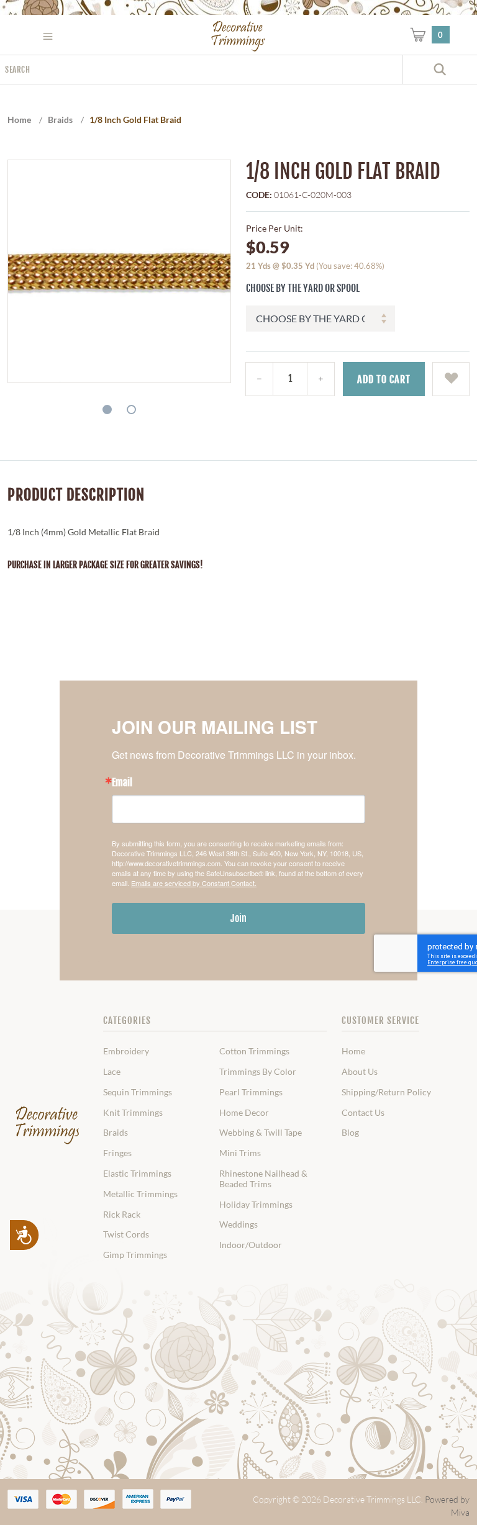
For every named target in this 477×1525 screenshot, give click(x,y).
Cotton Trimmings (254, 1051)
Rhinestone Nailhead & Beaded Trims (263, 1179)
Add (384, 379)
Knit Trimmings (133, 1113)
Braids (115, 1133)
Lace (111, 1072)
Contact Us (363, 1113)
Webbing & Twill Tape (260, 1133)
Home (353, 1051)
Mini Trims (240, 1153)
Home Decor (244, 1113)
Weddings (238, 1224)
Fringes (117, 1153)
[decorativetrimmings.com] (47, 1126)
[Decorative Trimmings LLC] (238, 36)
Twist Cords (126, 1234)
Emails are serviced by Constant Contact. (194, 883)
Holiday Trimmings (256, 1205)
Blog (350, 1133)
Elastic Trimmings (137, 1174)
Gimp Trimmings (135, 1255)
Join (238, 918)
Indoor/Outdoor (250, 1245)
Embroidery (126, 1051)
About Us (360, 1072)
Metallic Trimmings (140, 1194)
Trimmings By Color (257, 1072)
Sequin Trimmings (137, 1092)
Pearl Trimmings (251, 1092)
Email (122, 782)
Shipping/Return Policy (386, 1092)
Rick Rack (121, 1215)
